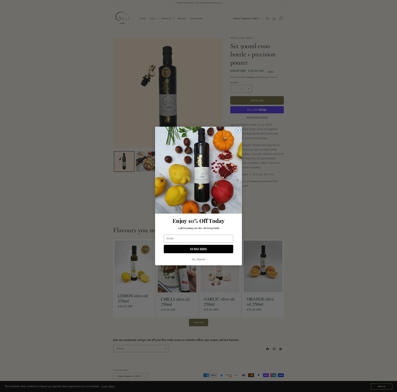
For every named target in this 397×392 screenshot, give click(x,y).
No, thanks (198, 259)
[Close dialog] (238, 130)
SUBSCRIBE (198, 249)
